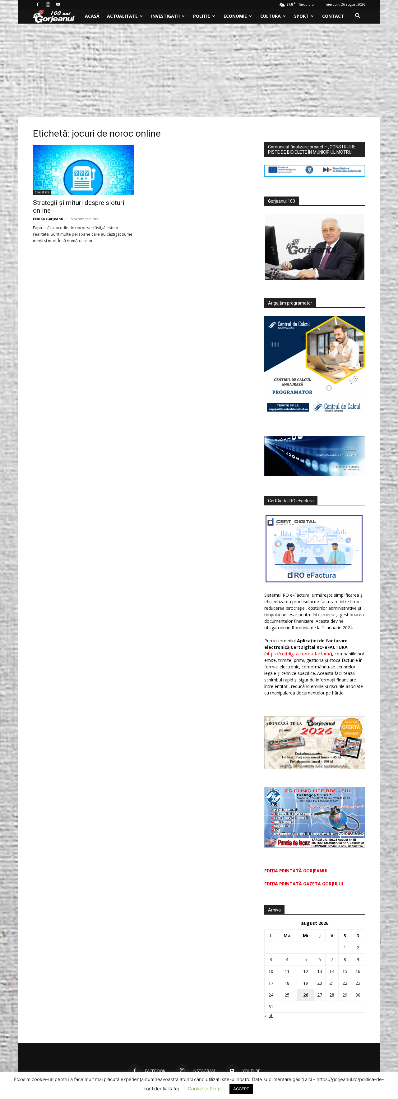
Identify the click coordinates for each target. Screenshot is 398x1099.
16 (357, 971)
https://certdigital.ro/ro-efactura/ (298, 654)
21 (331, 983)
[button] (357, 17)
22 (344, 983)
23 (357, 983)
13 (319, 971)
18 (287, 983)
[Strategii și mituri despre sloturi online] (83, 170)
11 (287, 971)
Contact (333, 16)
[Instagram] (48, 4)
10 (270, 971)
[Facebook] (37, 4)
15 (344, 971)
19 (305, 983)
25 (287, 995)
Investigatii (165, 16)
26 (305, 995)
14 (331, 971)
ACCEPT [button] (241, 1088)
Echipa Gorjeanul (49, 218)
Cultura (270, 16)
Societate (42, 192)
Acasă (92, 16)
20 (319, 983)
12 (305, 971)
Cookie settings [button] (205, 1089)
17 (270, 983)
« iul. (268, 1016)
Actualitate (122, 16)
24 (270, 995)
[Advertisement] (199, 70)
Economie (235, 16)
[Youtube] (58, 4)
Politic (201, 16)
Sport (301, 16)
